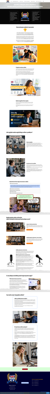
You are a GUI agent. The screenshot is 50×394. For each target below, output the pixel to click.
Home (11, 1)
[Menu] (43, 1)
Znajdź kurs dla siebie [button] (29, 229)
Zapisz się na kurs (25, 369)
